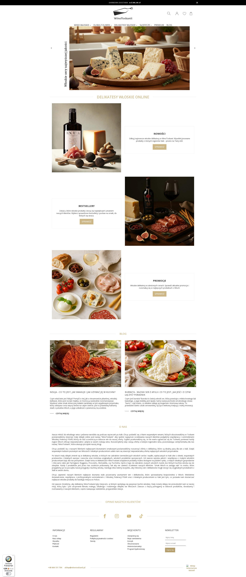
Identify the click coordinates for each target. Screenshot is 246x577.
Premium (159, 25)
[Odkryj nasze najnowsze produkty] (86, 138)
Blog (169, 25)
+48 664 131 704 (55, 567)
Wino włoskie (81, 25)
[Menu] (12, 556)
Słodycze (145, 25)
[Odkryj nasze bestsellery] (159, 211)
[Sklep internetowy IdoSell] (191, 568)
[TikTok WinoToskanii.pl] (141, 516)
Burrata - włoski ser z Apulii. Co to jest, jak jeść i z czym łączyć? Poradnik (158, 393)
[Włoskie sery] (123, 47)
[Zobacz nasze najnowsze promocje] (86, 285)
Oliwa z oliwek (101, 25)
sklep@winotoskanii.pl (75, 567)
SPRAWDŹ (159, 146)
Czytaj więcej (62, 413)
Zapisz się (170, 550)
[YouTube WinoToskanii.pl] (129, 516)
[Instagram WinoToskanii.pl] (117, 516)
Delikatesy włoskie (124, 25)
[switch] (8, 573)
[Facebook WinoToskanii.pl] (105, 516)
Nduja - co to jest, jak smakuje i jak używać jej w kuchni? (82, 392)
